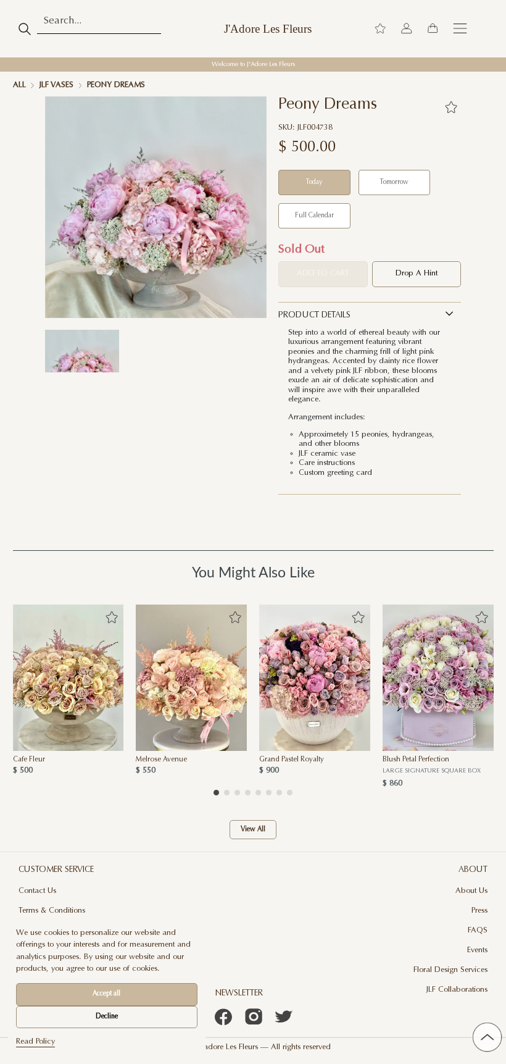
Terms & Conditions (52, 911)
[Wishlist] (380, 29)
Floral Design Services (450, 970)
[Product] (68, 678)
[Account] (406, 29)
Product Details (314, 315)
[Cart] (432, 29)
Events (477, 950)
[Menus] (460, 29)
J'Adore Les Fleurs (268, 29)
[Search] (25, 29)
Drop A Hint (417, 273)
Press (479, 911)
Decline (107, 1016)
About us (471, 891)
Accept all (106, 994)
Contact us (37, 891)
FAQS (477, 930)
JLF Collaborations (456, 990)
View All (253, 829)
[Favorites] (451, 107)
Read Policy (35, 1041)
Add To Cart (323, 273)
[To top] (487, 1037)
